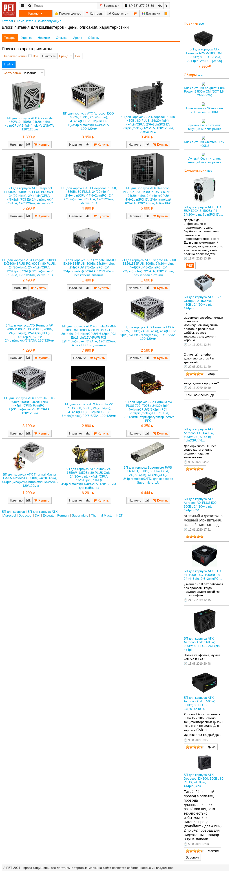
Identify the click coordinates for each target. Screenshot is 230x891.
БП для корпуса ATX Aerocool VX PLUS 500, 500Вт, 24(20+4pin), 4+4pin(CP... (200, 504)
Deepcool (25, 515)
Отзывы (61, 37)
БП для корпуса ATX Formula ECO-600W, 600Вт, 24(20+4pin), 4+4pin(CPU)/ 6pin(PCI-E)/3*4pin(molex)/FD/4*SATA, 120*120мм (29, 405)
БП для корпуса (13, 511)
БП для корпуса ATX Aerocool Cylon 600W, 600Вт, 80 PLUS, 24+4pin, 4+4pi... (202, 644)
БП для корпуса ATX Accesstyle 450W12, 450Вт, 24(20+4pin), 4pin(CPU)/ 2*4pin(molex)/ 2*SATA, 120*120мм (30, 123)
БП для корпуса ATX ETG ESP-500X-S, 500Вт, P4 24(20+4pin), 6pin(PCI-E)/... (203, 210)
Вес (78, 56)
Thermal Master (102, 515)
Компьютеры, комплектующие (39, 21)
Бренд (63, 56)
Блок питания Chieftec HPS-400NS (204, 143)
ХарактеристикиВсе (21, 56)
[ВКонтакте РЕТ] (160, 5)
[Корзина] (136, 13)
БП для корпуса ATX (43, 511)
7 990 (203, 66)
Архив (77, 37)
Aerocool (9, 515)
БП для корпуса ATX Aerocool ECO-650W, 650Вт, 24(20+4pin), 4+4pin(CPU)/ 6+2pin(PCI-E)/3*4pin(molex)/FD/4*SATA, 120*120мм (89, 121)
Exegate (49, 515)
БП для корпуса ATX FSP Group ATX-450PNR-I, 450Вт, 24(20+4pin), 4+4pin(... (202, 302)
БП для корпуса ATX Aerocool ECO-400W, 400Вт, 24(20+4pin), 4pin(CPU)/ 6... (199, 434)
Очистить (48, 56)
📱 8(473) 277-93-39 (139, 5)
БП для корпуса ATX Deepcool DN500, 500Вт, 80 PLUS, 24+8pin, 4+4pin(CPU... (203, 780)
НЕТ (119, 515)
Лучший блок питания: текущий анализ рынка (204, 127)
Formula (63, 515)
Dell (37, 515)
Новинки (44, 37)
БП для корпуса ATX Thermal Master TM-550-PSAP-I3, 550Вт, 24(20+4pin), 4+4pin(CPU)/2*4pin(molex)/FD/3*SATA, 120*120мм (30, 480)
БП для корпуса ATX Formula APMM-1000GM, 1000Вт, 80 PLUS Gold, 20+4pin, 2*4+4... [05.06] (204, 55)
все (201, 23)
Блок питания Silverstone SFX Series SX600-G (204, 110)
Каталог (7, 21)
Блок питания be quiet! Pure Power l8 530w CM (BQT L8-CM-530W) (204, 91)
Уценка (26, 37)
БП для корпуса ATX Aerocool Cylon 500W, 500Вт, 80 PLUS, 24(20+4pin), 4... (199, 703)
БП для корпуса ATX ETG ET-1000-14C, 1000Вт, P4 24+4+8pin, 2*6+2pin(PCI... (203, 574)
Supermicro (80, 515)
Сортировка (12, 73)
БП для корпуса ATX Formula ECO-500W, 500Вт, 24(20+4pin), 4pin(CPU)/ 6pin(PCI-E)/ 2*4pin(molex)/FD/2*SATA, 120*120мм (148, 332)
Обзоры (94, 37)
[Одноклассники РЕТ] (166, 5)
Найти (8, 64)
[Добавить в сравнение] (28, 144)
